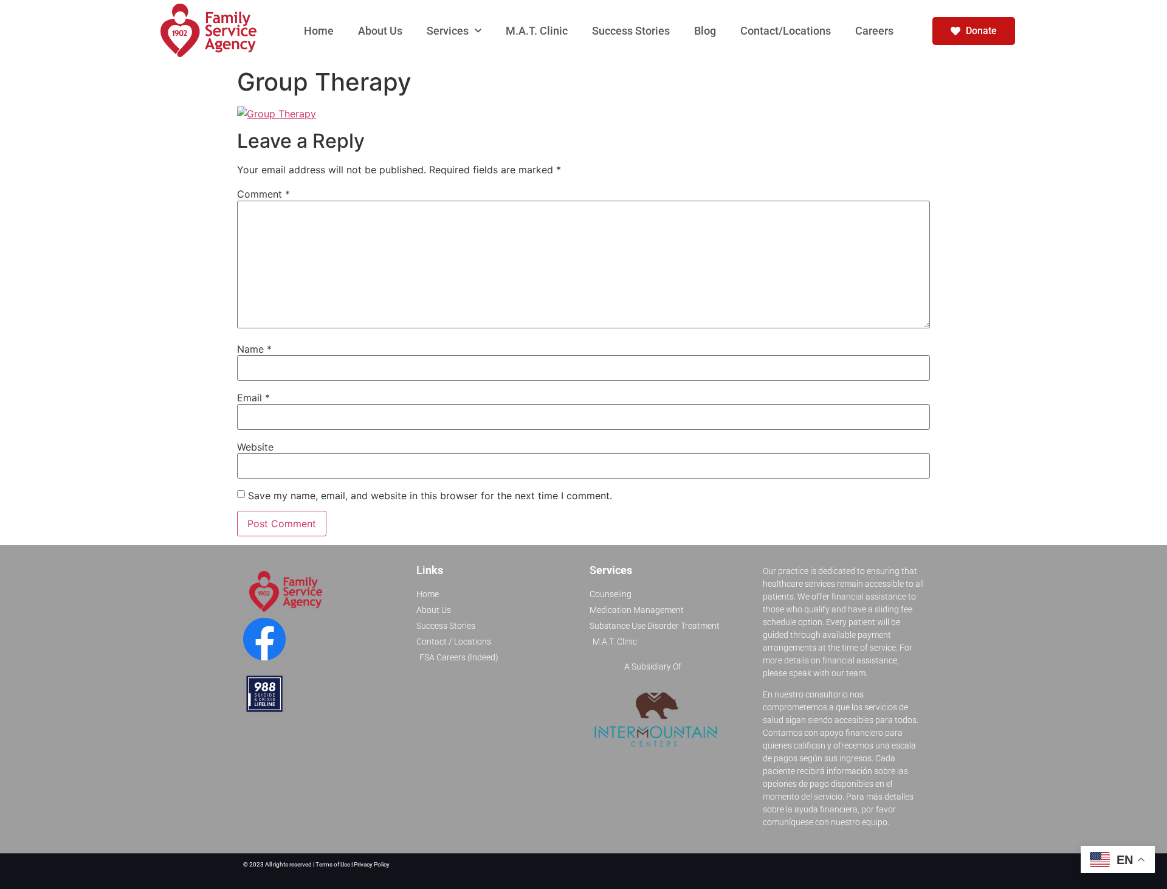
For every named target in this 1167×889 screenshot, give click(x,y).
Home (319, 30)
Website (255, 447)
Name (254, 349)
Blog (705, 30)
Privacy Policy (372, 864)
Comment (263, 194)
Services (448, 30)
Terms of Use (333, 864)
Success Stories (631, 30)
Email (253, 398)
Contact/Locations (785, 30)
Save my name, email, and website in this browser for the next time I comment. (430, 495)
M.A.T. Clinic (537, 30)
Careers (874, 30)
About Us (380, 30)
